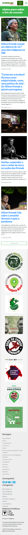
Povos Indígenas (7, 491)
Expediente (5, 462)
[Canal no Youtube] (9, 482)
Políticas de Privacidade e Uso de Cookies (12, 451)
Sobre (4, 441)
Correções (5, 445)
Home (4, 448)
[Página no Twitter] (6, 482)
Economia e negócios (8, 499)
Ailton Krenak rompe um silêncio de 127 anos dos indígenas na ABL (13, 48)
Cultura (4, 501)
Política (4, 496)
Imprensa (5, 471)
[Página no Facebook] (3, 482)
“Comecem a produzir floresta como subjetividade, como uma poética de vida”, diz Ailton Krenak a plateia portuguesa (13, 82)
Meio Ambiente (7, 489)
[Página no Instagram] (12, 482)
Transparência (6, 443)
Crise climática (6, 504)
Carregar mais (14, 243)
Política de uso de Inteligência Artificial (11, 456)
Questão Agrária (7, 494)
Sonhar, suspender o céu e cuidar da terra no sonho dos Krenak (12, 165)
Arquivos (5, 464)
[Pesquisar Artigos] (26, 3)
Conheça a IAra (7, 459)
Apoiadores (5, 469)
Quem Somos (6, 438)
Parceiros (5, 467)
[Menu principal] (3, 3)
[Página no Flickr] (14, 482)
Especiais (5, 506)
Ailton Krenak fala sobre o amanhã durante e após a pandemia (11, 217)
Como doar (20, 3)
